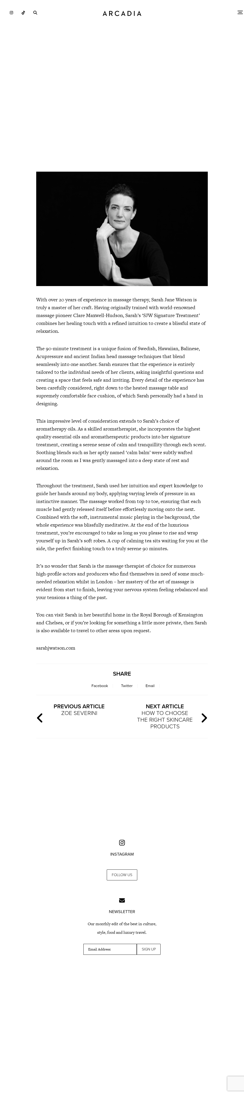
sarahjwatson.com (55, 647)
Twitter (126, 685)
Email (150, 685)
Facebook (100, 685)
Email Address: (99, 949)
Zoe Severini (79, 710)
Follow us (122, 875)
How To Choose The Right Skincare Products (165, 716)
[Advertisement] (122, 126)
